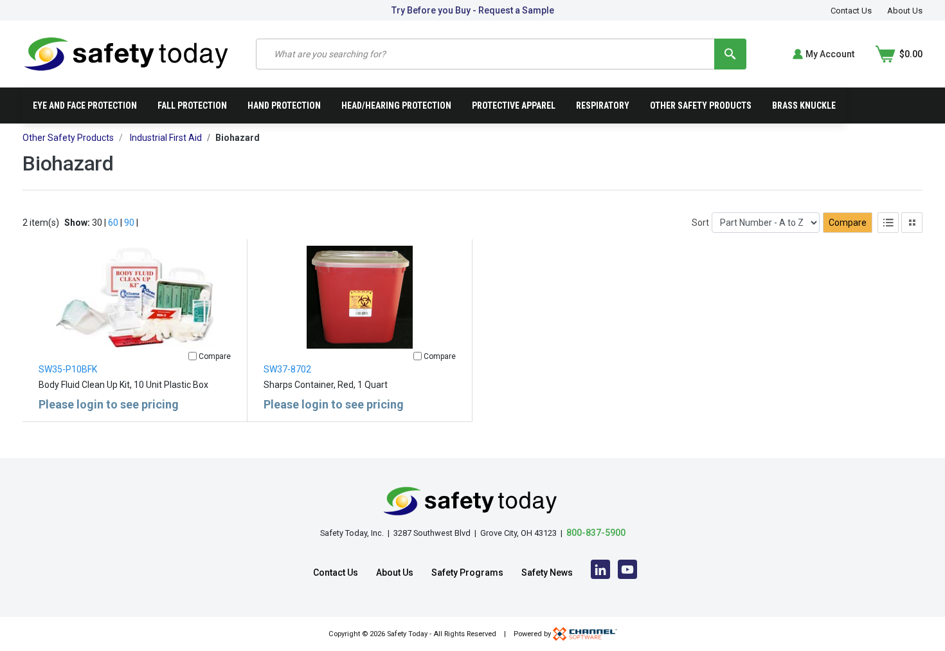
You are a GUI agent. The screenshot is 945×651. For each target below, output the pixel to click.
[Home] (126, 53)
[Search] (730, 54)
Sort (700, 222)
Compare (848, 222)
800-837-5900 (596, 532)
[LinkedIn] (600, 572)
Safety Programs (467, 572)
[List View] (888, 222)
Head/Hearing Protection (396, 105)
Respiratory (602, 105)
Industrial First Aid (166, 138)
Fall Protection (192, 105)
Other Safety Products (701, 105)
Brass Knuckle (804, 105)
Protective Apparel (513, 105)
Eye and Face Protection (85, 105)
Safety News (547, 572)
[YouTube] (627, 572)
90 (129, 222)
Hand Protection (284, 105)
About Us (905, 10)
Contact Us (851, 10)
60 (113, 222)
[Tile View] (912, 222)
